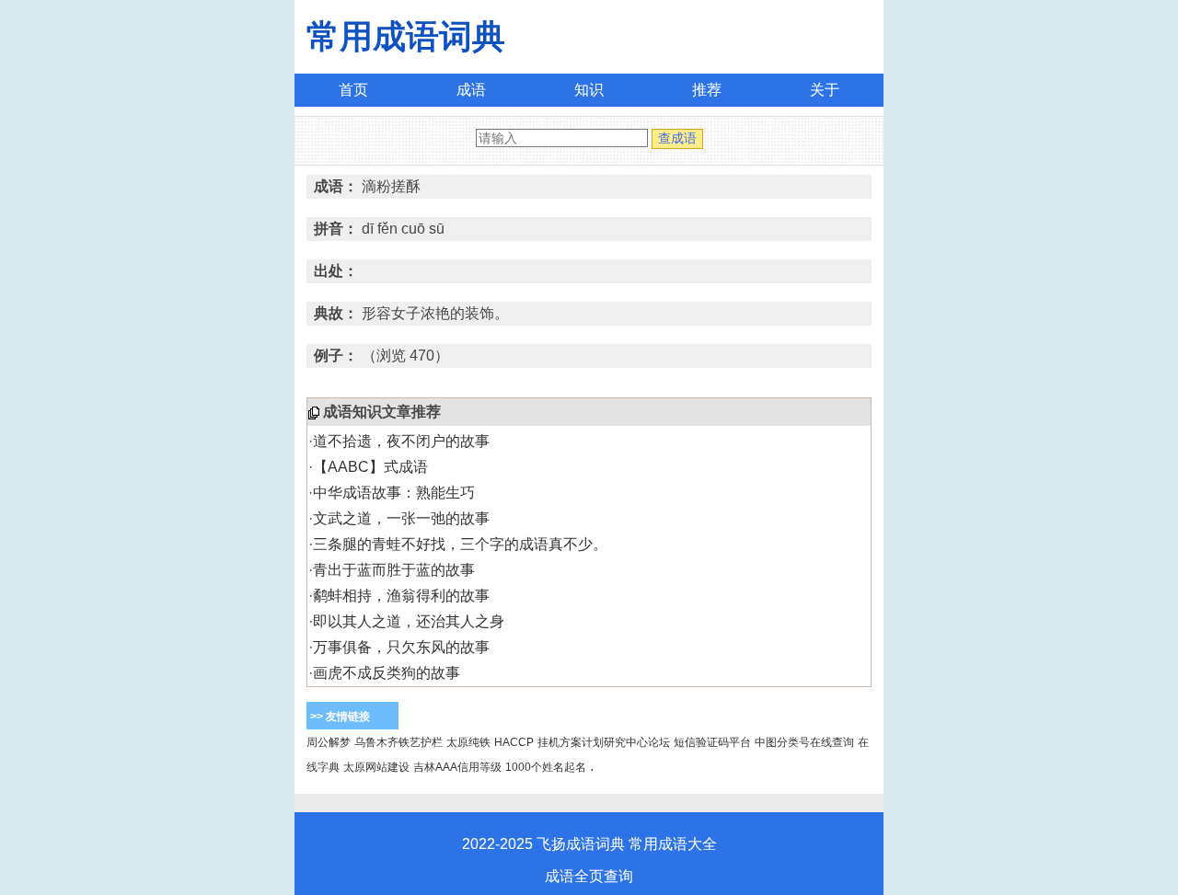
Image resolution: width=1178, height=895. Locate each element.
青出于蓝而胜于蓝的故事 (394, 570)
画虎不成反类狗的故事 (386, 673)
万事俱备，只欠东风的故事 (401, 647)
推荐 (707, 90)
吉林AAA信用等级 (457, 767)
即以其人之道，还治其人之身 (408, 621)
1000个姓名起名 (545, 767)
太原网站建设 (376, 767)
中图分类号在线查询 (804, 742)
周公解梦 (328, 742)
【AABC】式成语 (370, 467)
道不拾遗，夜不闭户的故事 (401, 441)
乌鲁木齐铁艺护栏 (398, 742)
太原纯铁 (468, 742)
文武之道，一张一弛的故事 (401, 518)
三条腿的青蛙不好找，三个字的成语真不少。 (460, 544)
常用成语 (658, 844)
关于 (824, 90)
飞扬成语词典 (581, 844)
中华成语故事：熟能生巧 (394, 492)
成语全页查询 (589, 876)
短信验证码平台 (712, 742)
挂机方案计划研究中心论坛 (603, 742)
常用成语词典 (405, 36)
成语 (471, 90)
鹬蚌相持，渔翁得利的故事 (401, 595)
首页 (353, 90)
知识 (589, 90)
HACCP (514, 742)
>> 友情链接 (340, 716)
